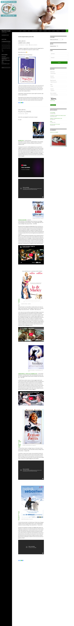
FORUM (40, 30)
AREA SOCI (58, 30)
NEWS (29, 30)
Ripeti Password (53, 80)
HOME (20, 30)
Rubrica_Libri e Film (21, 109)
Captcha (51, 97)
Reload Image (52, 100)
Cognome (52, 88)
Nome (51, 84)
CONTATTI (53, 30)
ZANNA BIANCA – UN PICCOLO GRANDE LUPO (27, 373)
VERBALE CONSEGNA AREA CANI (56, 118)
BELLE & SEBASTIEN (19, 515)
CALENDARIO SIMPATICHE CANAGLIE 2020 (58, 115)
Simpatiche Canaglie (6, 30)
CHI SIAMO (24, 30)
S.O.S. (49, 30)
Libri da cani (24, 43)
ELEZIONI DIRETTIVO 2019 (55, 124)
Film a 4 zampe (24, 112)
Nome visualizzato (53, 93)
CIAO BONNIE (52, 112)
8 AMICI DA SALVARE (22, 219)
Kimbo (51, 121)
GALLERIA (45, 30)
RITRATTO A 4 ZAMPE (54, 132)
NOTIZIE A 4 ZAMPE (34, 30)
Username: (53, 53)
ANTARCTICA (21, 140)
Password (52, 57)
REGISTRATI (63, 30)
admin (27, 113)
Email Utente (52, 71)
